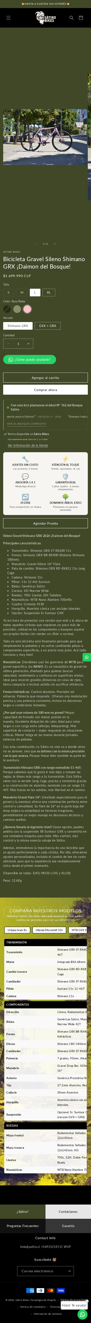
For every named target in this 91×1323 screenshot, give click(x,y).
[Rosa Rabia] (27, 309)
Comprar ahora (45, 390)
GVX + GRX (47, 326)
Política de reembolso (33, 1306)
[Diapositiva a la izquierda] (36, 243)
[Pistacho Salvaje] (17, 309)
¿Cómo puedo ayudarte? (32, 359)
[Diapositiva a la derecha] (54, 243)
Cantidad (8, 335)
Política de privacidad (73, 1299)
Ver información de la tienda (28, 445)
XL (49, 292)
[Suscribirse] (69, 1271)
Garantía (68, 1226)
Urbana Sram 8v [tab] (17, 930)
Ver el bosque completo (26, 423)
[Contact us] (82, 1314)
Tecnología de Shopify (43, 1300)
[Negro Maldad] (7, 309)
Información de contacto (48, 1313)
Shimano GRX (18, 326)
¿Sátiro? (23, 1211)
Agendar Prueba (45, 523)
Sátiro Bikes (22, 1300)
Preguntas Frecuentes (23, 1226)
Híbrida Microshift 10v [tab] (49, 930)
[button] (8, 18)
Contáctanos (68, 1211)
